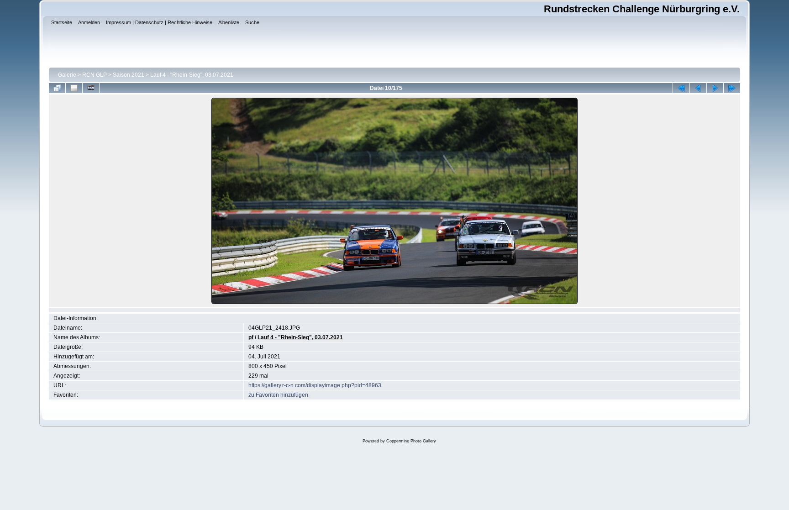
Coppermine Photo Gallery (411, 441)
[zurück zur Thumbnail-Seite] (57, 88)
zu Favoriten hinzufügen (278, 395)
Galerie (67, 75)
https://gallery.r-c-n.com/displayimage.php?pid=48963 (314, 385)
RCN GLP (94, 75)
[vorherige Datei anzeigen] (698, 88)
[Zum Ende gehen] (732, 88)
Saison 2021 (128, 75)
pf (250, 337)
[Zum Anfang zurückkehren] (681, 88)
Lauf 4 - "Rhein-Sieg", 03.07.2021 (191, 75)
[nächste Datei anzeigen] (715, 88)
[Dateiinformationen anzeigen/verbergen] (74, 88)
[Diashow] (91, 88)
